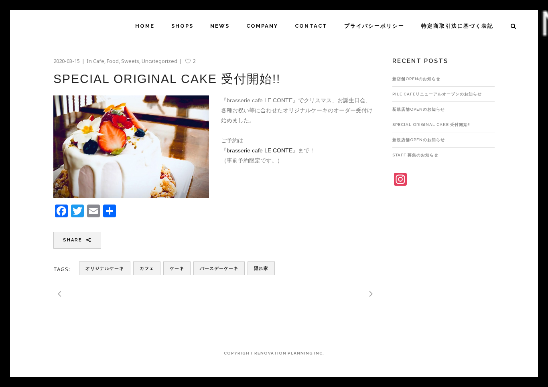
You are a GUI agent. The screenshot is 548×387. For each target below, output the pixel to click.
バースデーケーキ (219, 268)
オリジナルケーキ (104, 268)
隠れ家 (261, 268)
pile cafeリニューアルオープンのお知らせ (437, 94)
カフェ (147, 268)
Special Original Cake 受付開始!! (431, 124)
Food (113, 61)
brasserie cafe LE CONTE (259, 150)
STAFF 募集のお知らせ (415, 155)
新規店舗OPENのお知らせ (418, 109)
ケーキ (177, 268)
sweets (130, 61)
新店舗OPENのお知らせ (416, 79)
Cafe (98, 61)
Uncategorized (159, 61)
